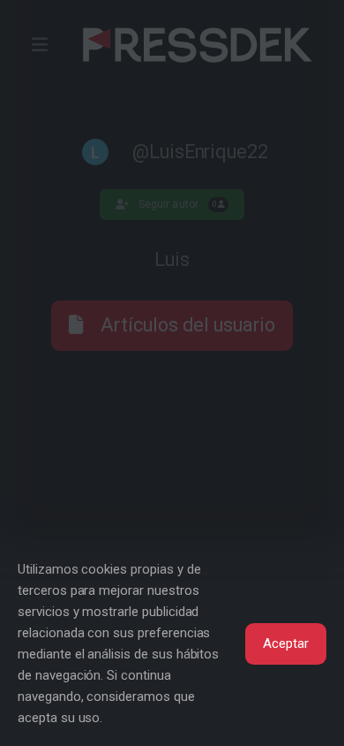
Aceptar (286, 643)
